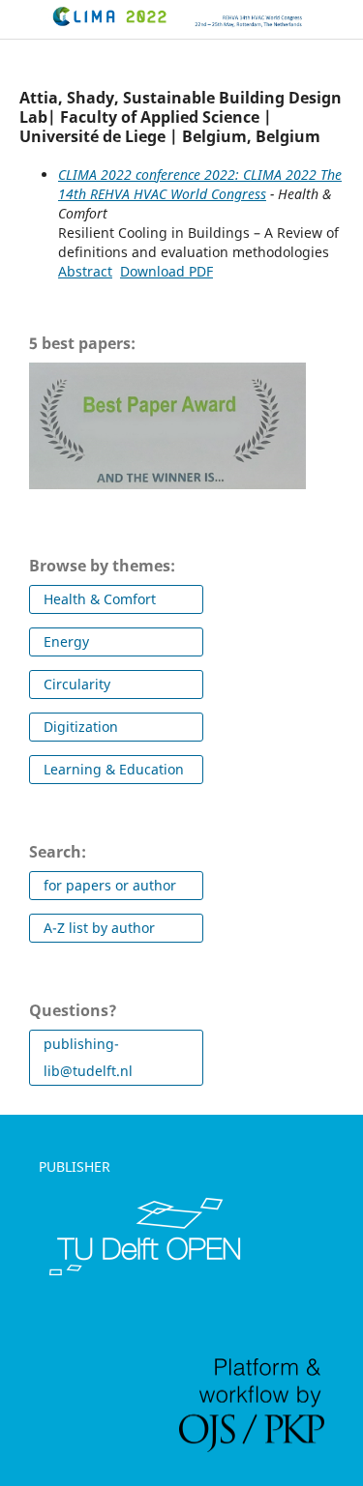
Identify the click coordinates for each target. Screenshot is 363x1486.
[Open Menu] (19, 19)
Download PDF (166, 271)
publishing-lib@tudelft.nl (88, 1057)
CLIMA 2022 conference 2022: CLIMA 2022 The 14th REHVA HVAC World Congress (200, 184)
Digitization (81, 726)
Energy (66, 641)
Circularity (77, 684)
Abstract (85, 271)
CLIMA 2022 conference (56, 30)
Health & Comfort (100, 599)
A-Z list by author (99, 927)
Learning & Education (114, 769)
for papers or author (110, 885)
